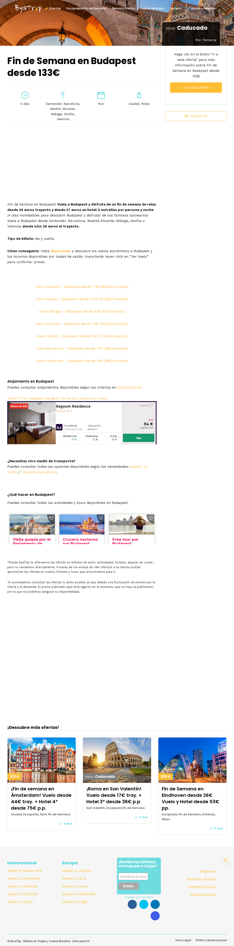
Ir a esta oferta (196, 87)
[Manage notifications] (225, 860)
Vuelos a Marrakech (24, 878)
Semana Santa (123, 8)
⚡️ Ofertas (53, 8)
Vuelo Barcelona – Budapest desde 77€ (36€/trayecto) (82, 348)
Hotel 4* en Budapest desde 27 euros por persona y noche (57, 398)
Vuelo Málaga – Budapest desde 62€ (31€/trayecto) (82, 311)
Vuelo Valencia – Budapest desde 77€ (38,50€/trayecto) (81, 287)
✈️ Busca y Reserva (201, 8)
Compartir (198, 116)
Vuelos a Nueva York (24, 871)
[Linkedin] (155, 904)
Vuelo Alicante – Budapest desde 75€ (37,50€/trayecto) (82, 324)
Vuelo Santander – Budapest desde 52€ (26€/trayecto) (82, 361)
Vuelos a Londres (76, 871)
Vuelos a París (74, 878)
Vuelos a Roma (74, 886)
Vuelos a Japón (20, 902)
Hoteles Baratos (202, 887)
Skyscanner (61, 251)
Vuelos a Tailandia (22, 886)
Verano (175, 8)
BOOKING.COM (129, 387)
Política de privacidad (211, 940)
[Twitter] (143, 904)
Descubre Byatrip (201, 879)
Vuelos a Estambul (23, 894)
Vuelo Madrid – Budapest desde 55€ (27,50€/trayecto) (82, 336)
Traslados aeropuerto (39, 472)
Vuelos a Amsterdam (79, 894)
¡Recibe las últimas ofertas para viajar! (137, 864)
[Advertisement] (196, 162)
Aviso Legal (183, 940)
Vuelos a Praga (75, 902)
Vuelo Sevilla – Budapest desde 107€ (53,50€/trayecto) (82, 299)
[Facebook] (132, 904)
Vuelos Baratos (203, 895)
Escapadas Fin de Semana (86, 8)
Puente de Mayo (152, 8)
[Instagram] (155, 915)
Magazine (208, 871)
